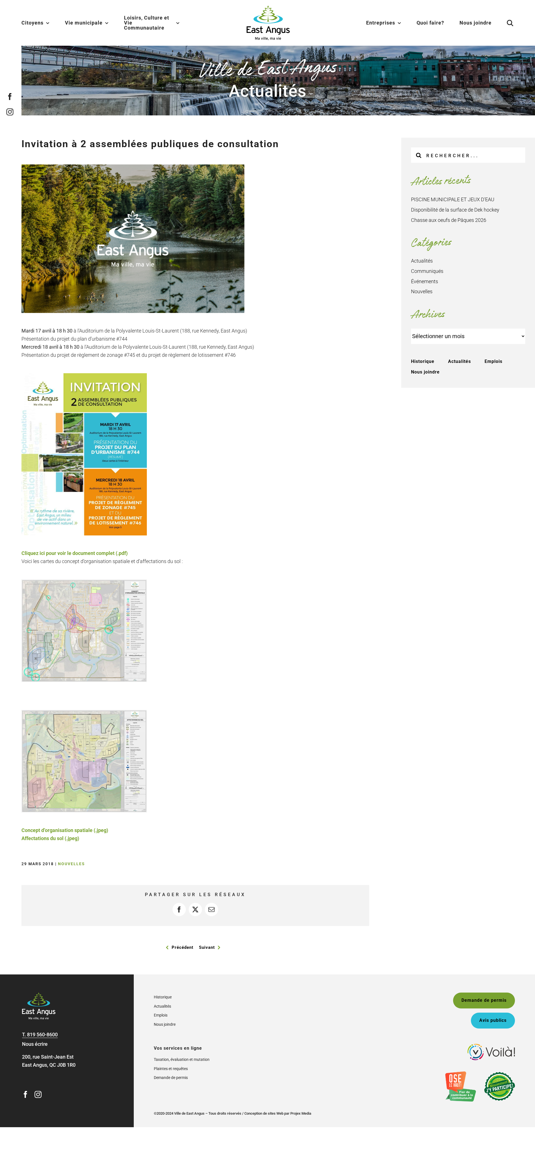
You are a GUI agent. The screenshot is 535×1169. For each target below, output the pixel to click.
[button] (503, 23)
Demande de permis (171, 1077)
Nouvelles (71, 864)
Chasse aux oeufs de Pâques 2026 (448, 220)
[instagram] (10, 111)
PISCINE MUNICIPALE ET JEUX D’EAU (452, 199)
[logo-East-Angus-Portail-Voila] (491, 1046)
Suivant (207, 947)
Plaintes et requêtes (171, 1068)
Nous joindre (425, 372)
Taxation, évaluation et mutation (182, 1059)
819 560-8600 (42, 1034)
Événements (424, 281)
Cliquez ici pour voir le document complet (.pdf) (74, 553)
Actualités (422, 261)
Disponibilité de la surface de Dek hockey (455, 210)
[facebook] (10, 96)
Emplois (493, 361)
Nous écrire (35, 1044)
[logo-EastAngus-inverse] (38, 995)
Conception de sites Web (263, 1113)
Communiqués (427, 271)
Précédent (182, 947)
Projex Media (300, 1113)
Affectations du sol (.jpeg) (50, 838)
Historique (422, 361)
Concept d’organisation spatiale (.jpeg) (64, 830)
